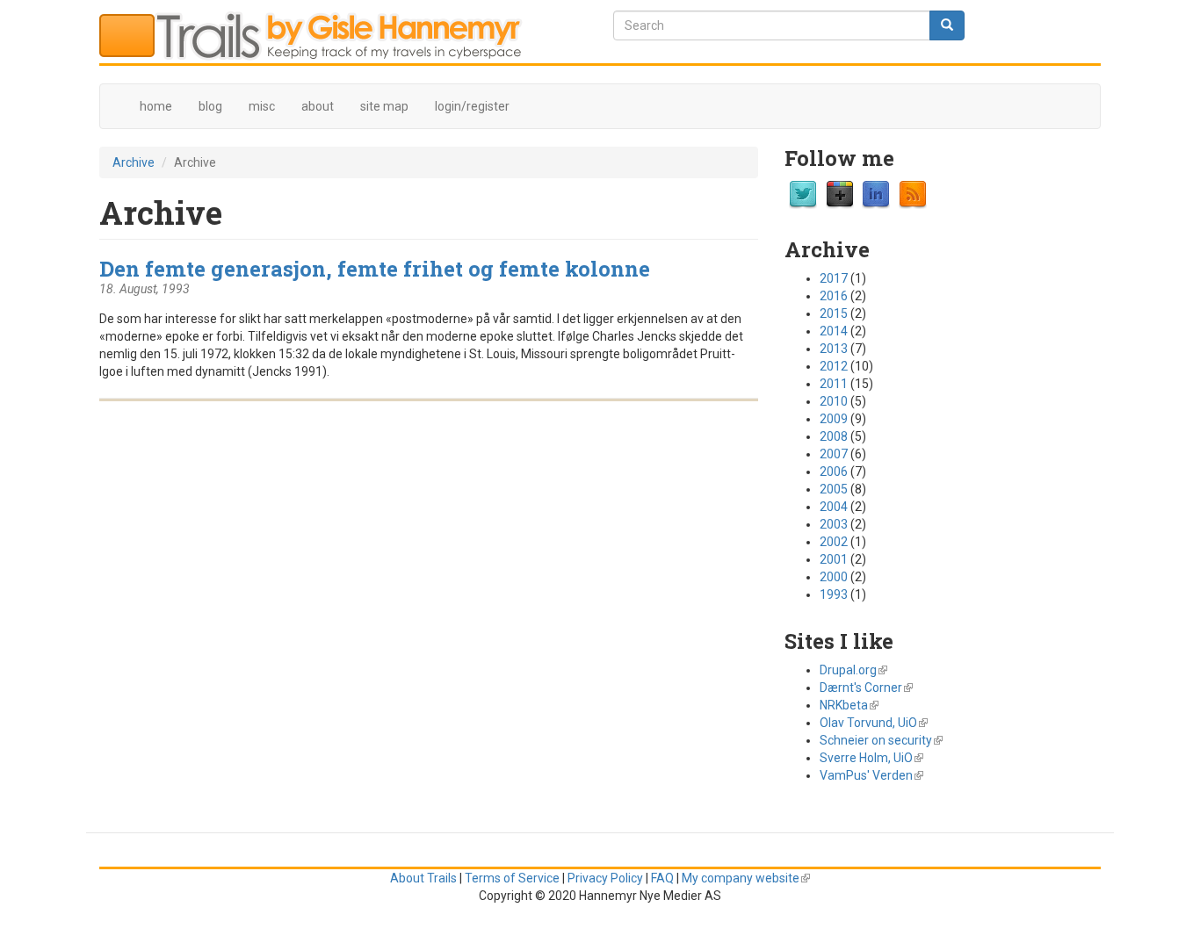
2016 (834, 296)
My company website (746, 878)
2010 (834, 401)
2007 (834, 454)
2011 (834, 384)
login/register (472, 106)
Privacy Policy (605, 878)
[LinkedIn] (876, 194)
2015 (834, 313)
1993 (834, 594)
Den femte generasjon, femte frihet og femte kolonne (374, 268)
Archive (133, 162)
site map (384, 106)
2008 (834, 436)
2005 (834, 489)
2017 (834, 278)
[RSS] (913, 194)
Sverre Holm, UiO (871, 758)
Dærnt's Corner (866, 687)
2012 (834, 366)
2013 (834, 349)
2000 (834, 577)
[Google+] (840, 194)
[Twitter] (803, 194)
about (317, 106)
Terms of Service (512, 878)
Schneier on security (881, 740)
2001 (834, 559)
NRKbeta (849, 705)
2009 (834, 419)
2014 (834, 331)
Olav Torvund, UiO (874, 723)
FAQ (662, 878)
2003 (834, 524)
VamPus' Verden (871, 775)
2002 (834, 542)
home (156, 106)
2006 (834, 471)
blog (210, 106)
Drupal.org (853, 670)
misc (262, 106)
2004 (834, 507)
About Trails (423, 878)
